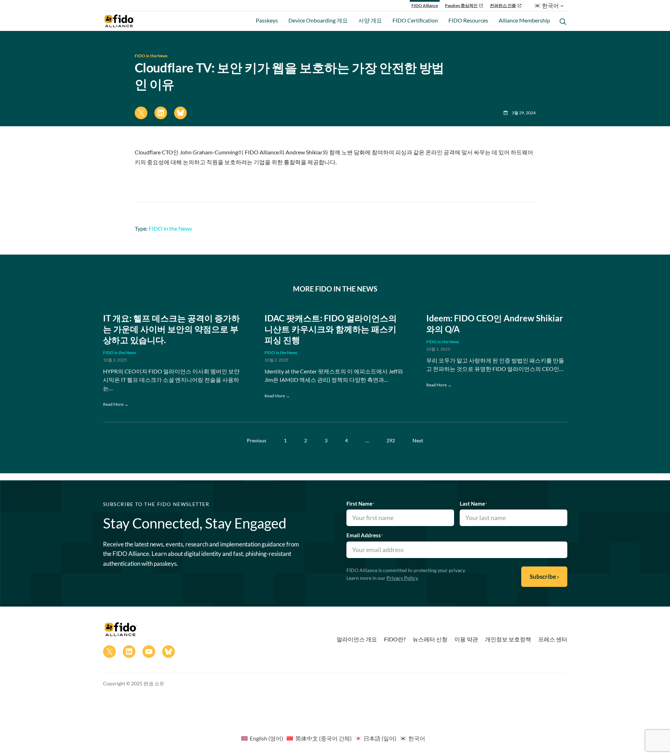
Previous (256, 440)
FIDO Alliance (424, 5)
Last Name (473, 503)
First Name (360, 503)
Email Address (364, 535)
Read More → (115, 404)
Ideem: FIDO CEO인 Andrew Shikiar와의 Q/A (494, 323)
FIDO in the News (151, 55)
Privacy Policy (402, 578)
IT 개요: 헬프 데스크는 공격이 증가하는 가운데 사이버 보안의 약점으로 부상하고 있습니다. (171, 329)
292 (391, 440)
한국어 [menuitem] (416, 738)
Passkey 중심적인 (461, 5)
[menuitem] (262, 738)
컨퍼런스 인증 (503, 5)
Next (418, 440)
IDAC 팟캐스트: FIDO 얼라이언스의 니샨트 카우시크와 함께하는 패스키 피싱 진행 (330, 329)
